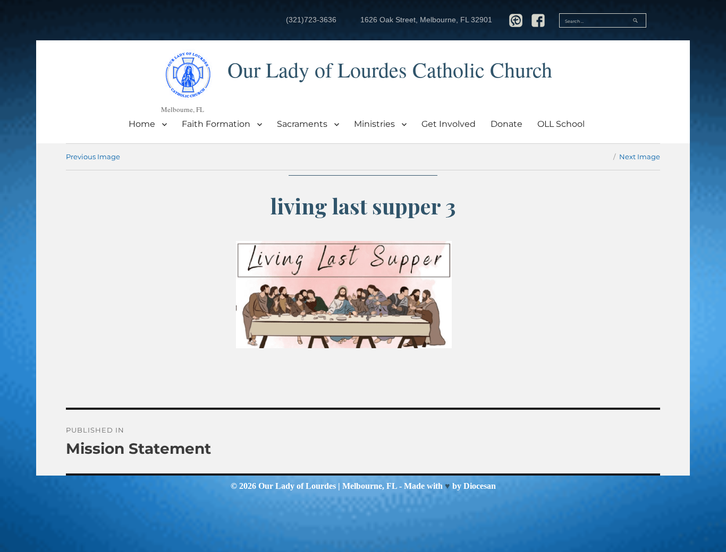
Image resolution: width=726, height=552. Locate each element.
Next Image (639, 156)
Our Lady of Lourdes (297, 485)
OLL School (561, 124)
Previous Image (93, 156)
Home (142, 124)
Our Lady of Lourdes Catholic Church (389, 69)
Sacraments (302, 124)
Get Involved (448, 124)
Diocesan (479, 485)
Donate (506, 124)
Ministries (374, 124)
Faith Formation (216, 124)
